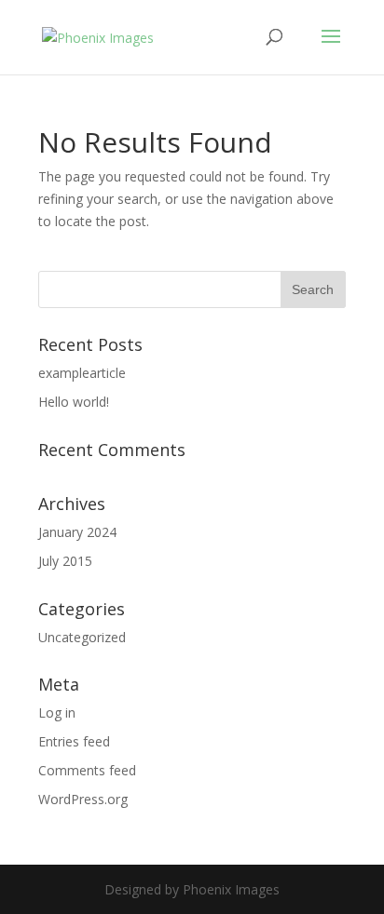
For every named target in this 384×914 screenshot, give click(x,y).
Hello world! (73, 401)
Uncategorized (82, 637)
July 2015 (65, 561)
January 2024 (77, 532)
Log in (56, 712)
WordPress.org (83, 799)
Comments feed (87, 770)
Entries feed (74, 741)
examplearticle (82, 373)
